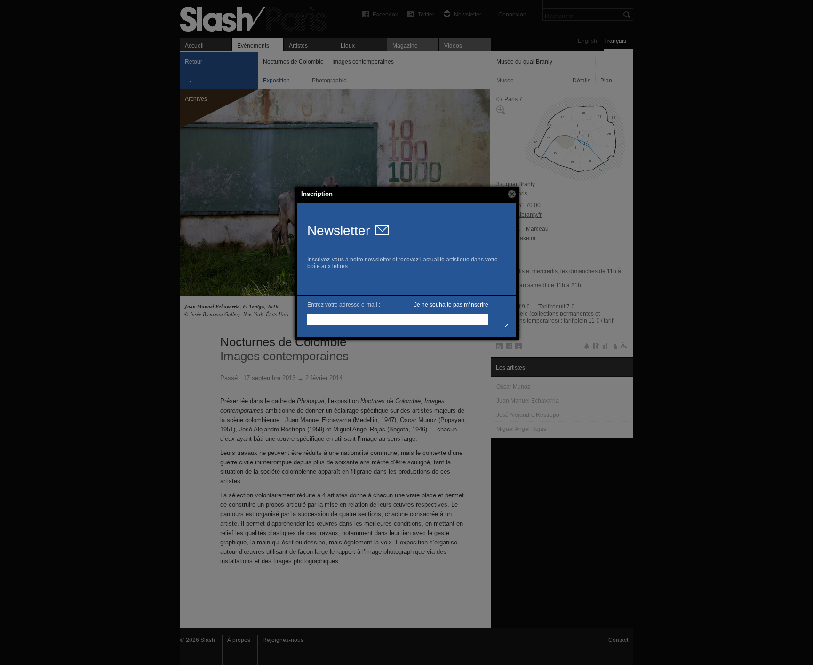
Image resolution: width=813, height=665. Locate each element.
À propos (238, 640)
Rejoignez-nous (283, 640)
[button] (512, 194)
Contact (618, 640)
